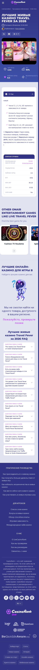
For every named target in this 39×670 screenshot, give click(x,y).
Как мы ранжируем (19, 547)
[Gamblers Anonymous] (16, 624)
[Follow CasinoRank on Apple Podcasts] (32, 598)
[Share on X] (4, 34)
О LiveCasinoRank (19, 539)
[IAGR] (8, 624)
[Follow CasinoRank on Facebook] (6, 598)
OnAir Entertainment (27, 162)
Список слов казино (19, 509)
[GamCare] (27, 624)
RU (18, 603)
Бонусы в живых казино (19, 513)
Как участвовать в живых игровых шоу (19, 495)
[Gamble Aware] (16, 636)
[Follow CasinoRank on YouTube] (22, 598)
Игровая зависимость (19, 521)
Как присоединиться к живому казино (19, 474)
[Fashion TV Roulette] (14, 240)
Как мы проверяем (19, 543)
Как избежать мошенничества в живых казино (18, 485)
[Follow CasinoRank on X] (16, 598)
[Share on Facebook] (9, 34)
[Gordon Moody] (19, 630)
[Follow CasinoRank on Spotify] (27, 598)
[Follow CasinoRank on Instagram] (11, 598)
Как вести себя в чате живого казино (19, 491)
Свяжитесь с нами (19, 551)
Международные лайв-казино (19, 525)
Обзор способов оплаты (19, 517)
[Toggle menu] (3, 3)
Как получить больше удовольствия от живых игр (18, 479)
